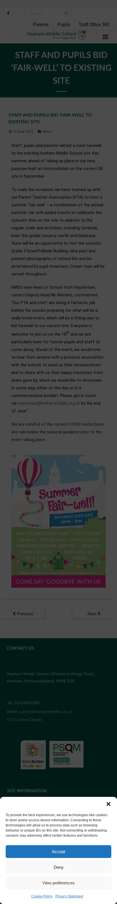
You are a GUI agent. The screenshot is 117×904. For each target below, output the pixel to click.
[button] (108, 804)
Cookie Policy (42, 896)
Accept (58, 851)
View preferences (58, 883)
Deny (59, 867)
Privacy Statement (69, 896)
